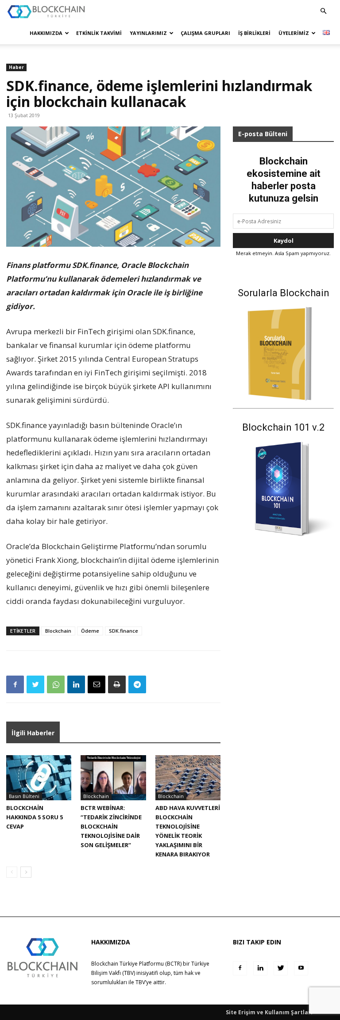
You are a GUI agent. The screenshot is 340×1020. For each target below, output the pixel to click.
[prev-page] (11, 872)
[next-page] (25, 872)
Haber (16, 67)
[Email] (96, 684)
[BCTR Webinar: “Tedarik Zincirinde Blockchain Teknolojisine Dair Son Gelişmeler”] (113, 777)
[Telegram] (137, 684)
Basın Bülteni (24, 796)
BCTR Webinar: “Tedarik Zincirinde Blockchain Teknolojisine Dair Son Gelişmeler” (111, 826)
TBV (140, 982)
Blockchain (58, 630)
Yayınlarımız (148, 33)
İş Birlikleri (254, 33)
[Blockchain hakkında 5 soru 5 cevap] (38, 777)
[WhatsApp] (56, 684)
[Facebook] (15, 684)
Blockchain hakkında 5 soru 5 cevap (34, 817)
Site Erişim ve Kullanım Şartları (269, 1012)
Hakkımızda (46, 33)
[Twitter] (35, 684)
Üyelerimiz (293, 33)
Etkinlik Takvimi (99, 33)
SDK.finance (123, 630)
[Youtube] (301, 968)
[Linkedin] (76, 684)
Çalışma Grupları (205, 33)
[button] (323, 11)
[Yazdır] (117, 684)
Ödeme (90, 630)
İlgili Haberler (33, 733)
